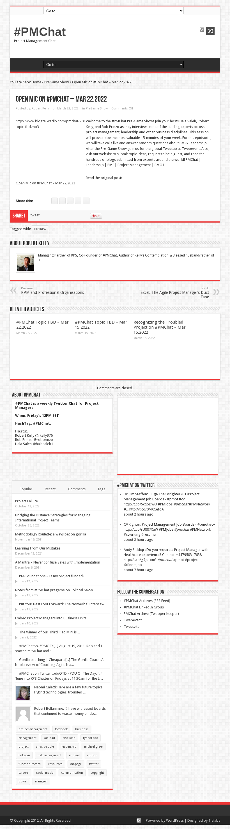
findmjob (134, 565)
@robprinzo (43, 440)
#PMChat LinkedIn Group (144, 607)
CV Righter (132, 524)
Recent (50, 489)
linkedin (24, 755)
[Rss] (202, 30)
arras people (45, 746)
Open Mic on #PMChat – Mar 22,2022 (45, 183)
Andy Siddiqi (134, 550)
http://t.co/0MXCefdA (146, 509)
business (40, 229)
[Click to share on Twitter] (54, 201)
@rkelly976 (44, 435)
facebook (61, 729)
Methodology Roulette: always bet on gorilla (50, 534)
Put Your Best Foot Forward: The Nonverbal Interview (61, 604)
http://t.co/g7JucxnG (140, 560)
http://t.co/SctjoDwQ (140, 504)
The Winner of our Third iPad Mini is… (49, 632)
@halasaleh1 (43, 444)
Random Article (210, 31)
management (27, 738)
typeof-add (90, 738)
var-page (76, 764)
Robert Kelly (40, 108)
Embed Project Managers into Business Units (50, 618)
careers (24, 773)
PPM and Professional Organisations (52, 291)
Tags (101, 489)
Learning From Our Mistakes (37, 548)
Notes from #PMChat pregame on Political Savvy (54, 590)
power (23, 781)
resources (55, 764)
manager (41, 781)
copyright (97, 773)
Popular (26, 489)
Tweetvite (131, 626)
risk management (49, 755)
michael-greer (93, 746)
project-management (33, 729)
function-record (30, 764)
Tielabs (214, 820)
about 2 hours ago (138, 514)
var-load (49, 738)
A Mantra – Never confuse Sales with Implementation (57, 562)
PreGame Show (56, 82)
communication (72, 773)
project (24, 746)
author (92, 755)
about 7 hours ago (138, 570)
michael (74, 755)
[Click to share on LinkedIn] (70, 201)
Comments (77, 489)
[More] (86, 201)
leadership (69, 746)
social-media (45, 773)
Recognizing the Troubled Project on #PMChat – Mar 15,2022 (160, 327)
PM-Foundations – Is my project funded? (51, 576)
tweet (35, 215)
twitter (93, 764)
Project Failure (26, 501)
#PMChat (40, 31)
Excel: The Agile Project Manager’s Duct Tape (175, 293)
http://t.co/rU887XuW (141, 529)
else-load (69, 738)
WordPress (175, 820)
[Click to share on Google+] (78, 201)
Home (36, 82)
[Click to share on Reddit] (62, 201)
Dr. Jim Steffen (135, 494)
